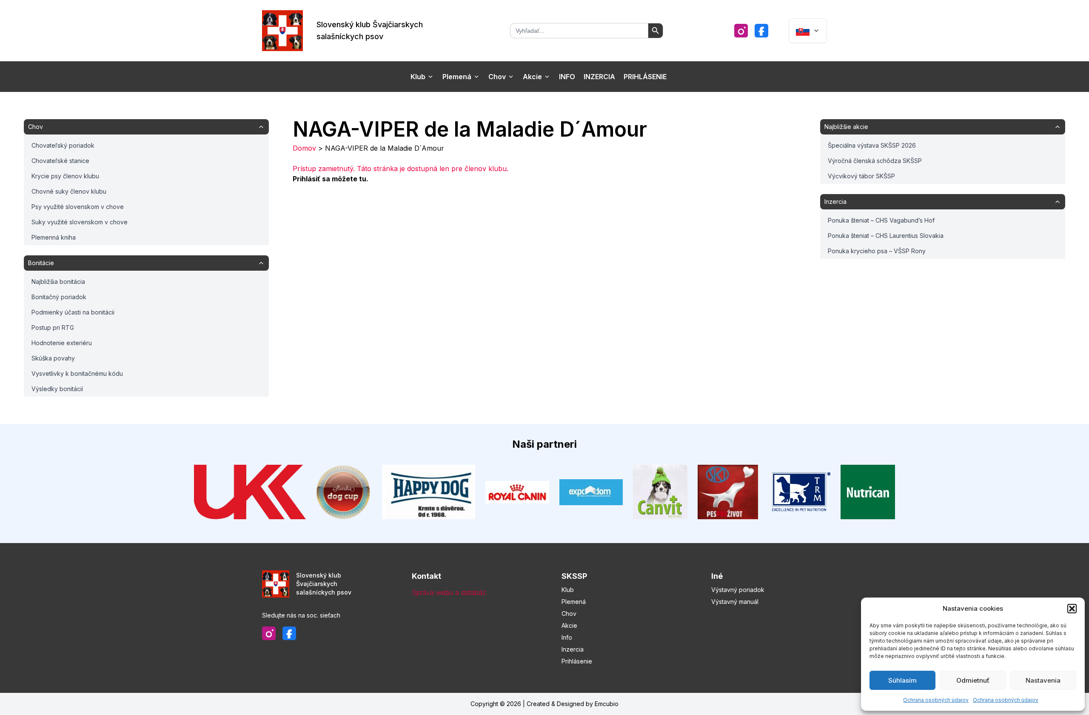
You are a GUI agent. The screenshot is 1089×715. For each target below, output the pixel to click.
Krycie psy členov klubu (65, 176)
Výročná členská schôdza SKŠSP (875, 160)
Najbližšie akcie (846, 126)
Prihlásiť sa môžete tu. (330, 178)
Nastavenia (1043, 680)
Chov (497, 76)
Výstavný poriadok (737, 589)
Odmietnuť (972, 680)
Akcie (532, 76)
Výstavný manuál (734, 601)
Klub (418, 76)
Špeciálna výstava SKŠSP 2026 (872, 145)
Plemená (456, 76)
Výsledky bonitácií (57, 388)
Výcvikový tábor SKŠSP (861, 176)
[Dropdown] (808, 30)
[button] (1072, 608)
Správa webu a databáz (449, 592)
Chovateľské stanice (60, 160)
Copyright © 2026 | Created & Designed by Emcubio (544, 703)
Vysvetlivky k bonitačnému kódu (77, 373)
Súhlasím (902, 680)
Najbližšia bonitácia (58, 281)
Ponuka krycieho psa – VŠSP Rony (877, 251)
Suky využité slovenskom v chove (79, 222)
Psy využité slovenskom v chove (77, 206)
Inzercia (599, 76)
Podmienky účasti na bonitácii (72, 312)
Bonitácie (41, 262)
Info (567, 76)
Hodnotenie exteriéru (61, 342)
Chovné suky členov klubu (68, 191)
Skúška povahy (53, 358)
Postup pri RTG (52, 327)
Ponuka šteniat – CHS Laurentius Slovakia (886, 235)
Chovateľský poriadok (62, 145)
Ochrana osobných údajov (936, 700)
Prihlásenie (645, 76)
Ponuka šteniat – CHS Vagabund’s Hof (881, 220)
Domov (304, 148)
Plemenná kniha (53, 237)
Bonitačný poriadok (58, 296)
